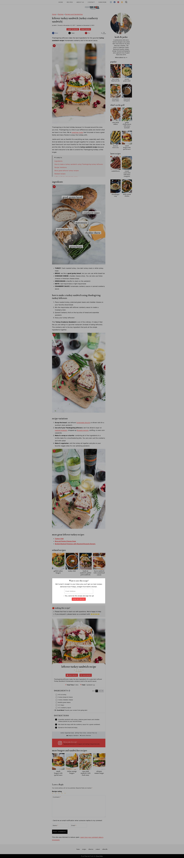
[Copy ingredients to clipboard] (69, 690)
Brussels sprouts (82, 430)
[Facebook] (114, 2)
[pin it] (54, 45)
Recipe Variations (60, 167)
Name (55, 825)
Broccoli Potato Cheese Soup (65, 541)
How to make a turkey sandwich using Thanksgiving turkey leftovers (78, 164)
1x (96, 691)
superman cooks (77, 132)
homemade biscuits (83, 422)
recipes (70, 2)
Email (73, 825)
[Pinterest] (118, 2)
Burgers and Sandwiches (74, 14)
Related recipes (59, 174)
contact (91, 2)
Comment (57, 797)
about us (80, 2)
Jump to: (59, 157)
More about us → (121, 57)
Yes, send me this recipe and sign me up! (79, 596)
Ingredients (58, 161)
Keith (55, 25)
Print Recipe (85, 29)
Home (54, 14)
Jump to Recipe (73, 29)
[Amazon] (122, 2)
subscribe (102, 2)
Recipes (61, 14)
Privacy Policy (99, 856)
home (61, 2)
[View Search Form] (126, 2)
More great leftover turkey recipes (66, 170)
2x (99, 691)
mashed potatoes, (61, 430)
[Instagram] (111, 2)
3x (102, 691)
